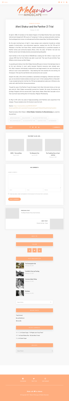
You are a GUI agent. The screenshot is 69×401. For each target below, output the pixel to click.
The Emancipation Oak (30, 263)
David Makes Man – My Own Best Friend (30, 335)
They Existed (19, 315)
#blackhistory (26, 117)
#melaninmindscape (15, 120)
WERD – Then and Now (16, 153)
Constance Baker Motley (31, 279)
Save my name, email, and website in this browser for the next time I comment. (29, 194)
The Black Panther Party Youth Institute (30, 212)
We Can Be (18, 321)
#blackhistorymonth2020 (40, 117)
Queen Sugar (23, 338)
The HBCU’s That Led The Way (32, 271)
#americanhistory (15, 117)
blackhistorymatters (29, 120)
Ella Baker (27, 291)
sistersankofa (52, 120)
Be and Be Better (20, 318)
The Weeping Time (34, 153)
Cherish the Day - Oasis (42, 223)
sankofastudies (41, 120)
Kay (11, 127)
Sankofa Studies (34, 23)
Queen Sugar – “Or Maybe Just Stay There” (32, 332)
